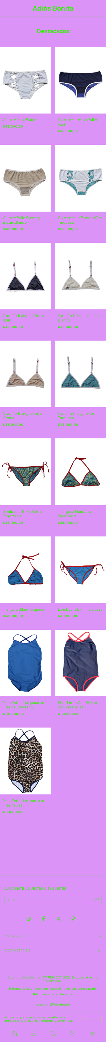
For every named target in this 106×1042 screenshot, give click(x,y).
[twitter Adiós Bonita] (58, 918)
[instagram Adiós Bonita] (28, 918)
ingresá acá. (88, 988)
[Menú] (33, 1033)
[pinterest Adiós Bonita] (73, 918)
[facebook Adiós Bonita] (43, 918)
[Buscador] (53, 1033)
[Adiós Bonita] (14, 1033)
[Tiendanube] (53, 1005)
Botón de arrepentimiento (53, 994)
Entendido (90, 1019)
